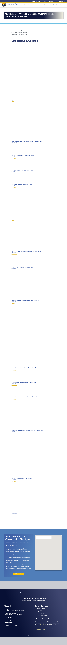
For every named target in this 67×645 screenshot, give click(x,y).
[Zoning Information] (35, 615)
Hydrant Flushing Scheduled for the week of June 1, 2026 (26, 251)
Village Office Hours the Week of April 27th (22, 267)
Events (34, 4)
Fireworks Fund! (59, 4)
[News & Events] (35, 608)
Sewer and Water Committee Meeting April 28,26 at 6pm (26, 300)
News (38, 4)
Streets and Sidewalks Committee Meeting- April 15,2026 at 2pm (28, 430)
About (29, 4)
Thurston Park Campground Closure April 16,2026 (24, 382)
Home (25, 4)
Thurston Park (43, 4)
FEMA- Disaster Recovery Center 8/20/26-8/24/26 (24, 99)
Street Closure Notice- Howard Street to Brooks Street (25, 396)
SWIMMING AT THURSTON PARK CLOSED (22, 184)
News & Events (41, 608)
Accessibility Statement (41, 624)
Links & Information (51, 4)
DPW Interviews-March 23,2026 (19, 512)
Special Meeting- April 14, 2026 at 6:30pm (22, 478)
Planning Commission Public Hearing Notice (23, 170)
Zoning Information (42, 615)
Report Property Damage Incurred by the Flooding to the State (27, 367)
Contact (65, 4)
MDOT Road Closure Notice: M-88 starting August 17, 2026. (27, 141)
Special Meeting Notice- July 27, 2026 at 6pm (23, 155)
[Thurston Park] (35, 613)
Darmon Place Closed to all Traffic (20, 218)
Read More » (14, 101)
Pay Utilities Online (42, 611)
